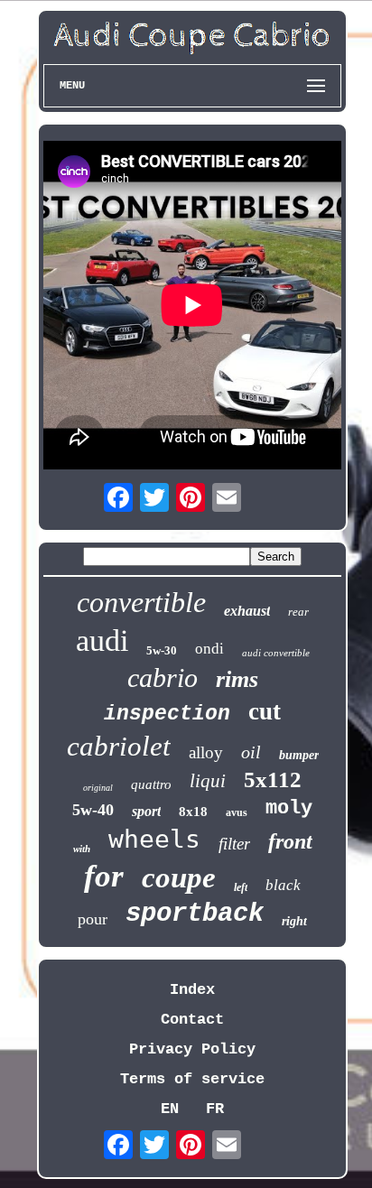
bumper (299, 755)
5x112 (273, 779)
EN (170, 1109)
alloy (206, 752)
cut (264, 711)
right (294, 921)
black (283, 885)
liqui (208, 781)
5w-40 (93, 810)
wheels (154, 839)
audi (102, 640)
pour (92, 919)
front (290, 841)
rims (237, 679)
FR (215, 1109)
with (81, 848)
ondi (209, 648)
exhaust (247, 610)
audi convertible (276, 652)
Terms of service (192, 1079)
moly (288, 808)
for (104, 876)
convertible (141, 602)
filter (234, 843)
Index (192, 989)
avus (236, 812)
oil (251, 752)
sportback (195, 914)
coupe (179, 877)
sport (146, 811)
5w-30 (161, 650)
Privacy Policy (192, 1049)
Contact (192, 1019)
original (98, 788)
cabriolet (119, 746)
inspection (167, 714)
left (240, 887)
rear (298, 611)
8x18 (193, 811)
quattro (151, 784)
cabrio (162, 677)
